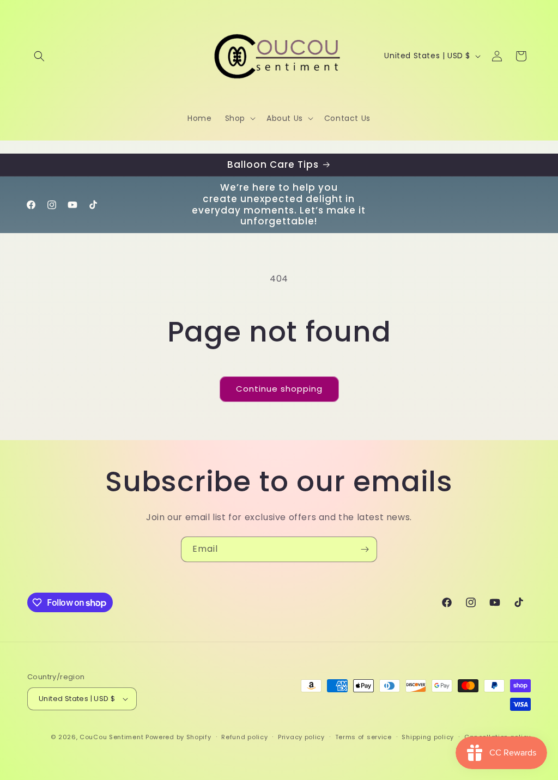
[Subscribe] (365, 549)
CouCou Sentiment (111, 737)
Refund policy (244, 737)
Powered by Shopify (178, 737)
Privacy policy (301, 737)
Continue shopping (279, 388)
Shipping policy (428, 737)
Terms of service (363, 737)
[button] (39, 56)
